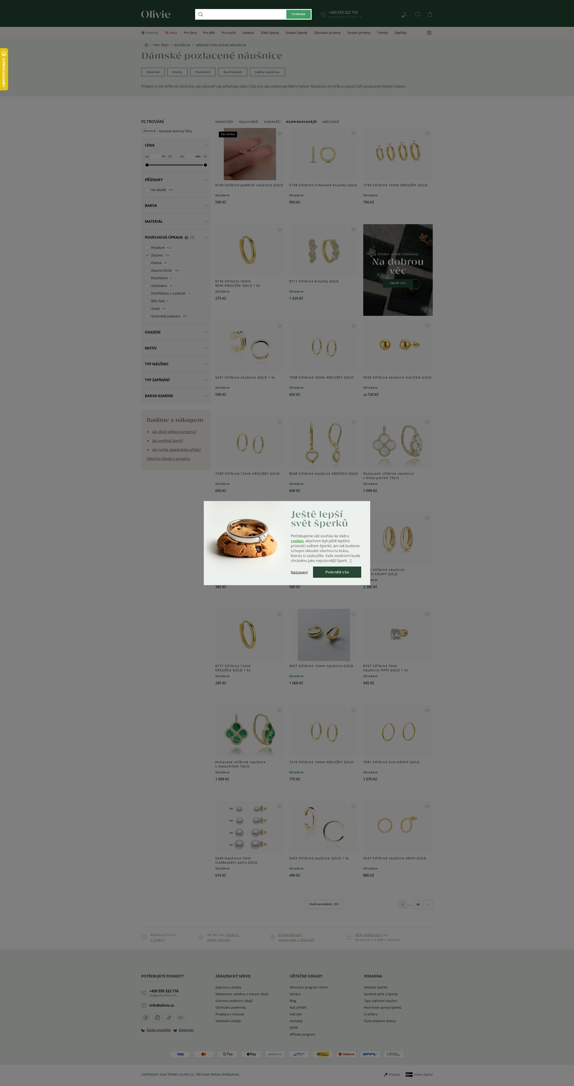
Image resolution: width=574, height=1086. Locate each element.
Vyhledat (298, 14)
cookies (297, 540)
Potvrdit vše (337, 572)
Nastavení (299, 572)
